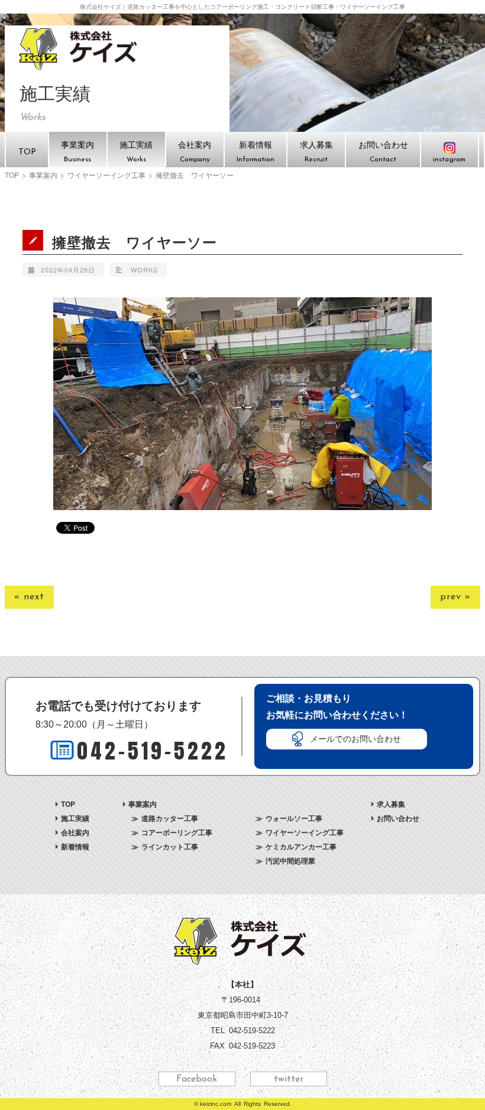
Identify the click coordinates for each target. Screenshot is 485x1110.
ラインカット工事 (169, 846)
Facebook (196, 1079)
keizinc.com (215, 1104)
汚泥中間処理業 (290, 860)
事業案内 (43, 175)
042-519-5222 (152, 751)
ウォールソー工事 (294, 818)
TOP (12, 175)
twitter (288, 1079)
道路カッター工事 (169, 818)
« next (29, 597)
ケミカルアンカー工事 (301, 846)
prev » (455, 597)
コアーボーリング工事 (176, 832)
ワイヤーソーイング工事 (106, 175)
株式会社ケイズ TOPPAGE (80, 49)
